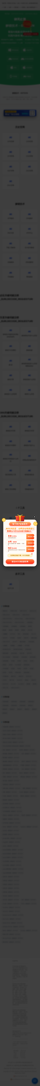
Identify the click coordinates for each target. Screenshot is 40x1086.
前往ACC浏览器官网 (20, 562)
